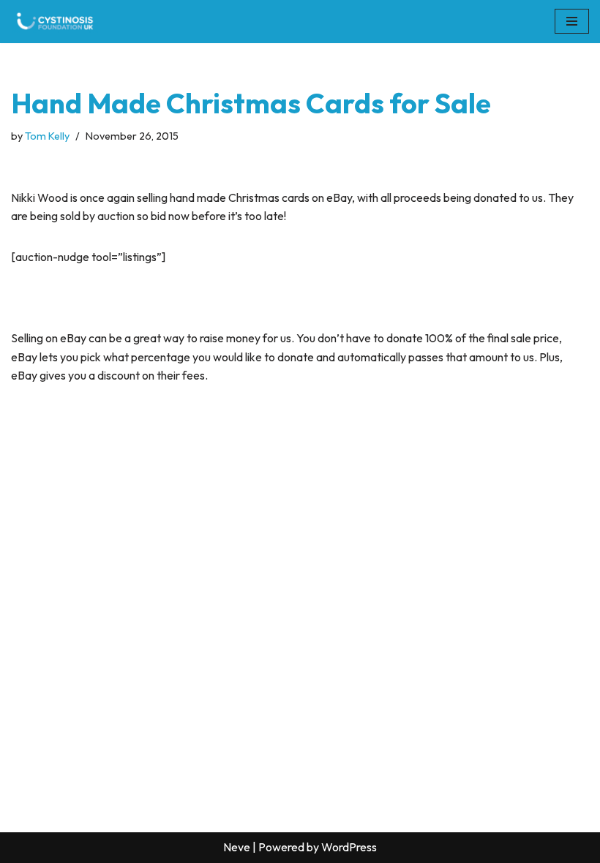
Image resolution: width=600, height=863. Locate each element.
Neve (236, 847)
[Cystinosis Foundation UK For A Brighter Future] (55, 21)
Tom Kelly (47, 136)
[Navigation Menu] (572, 21)
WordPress (349, 847)
